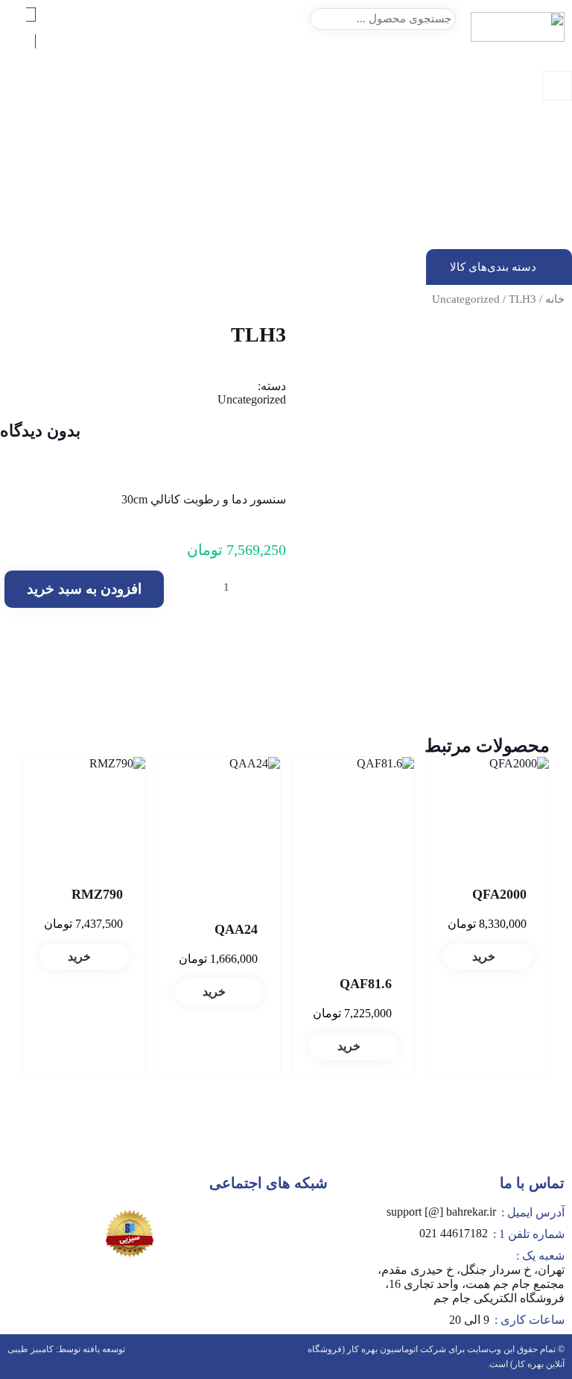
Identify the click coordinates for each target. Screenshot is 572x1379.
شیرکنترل (551, 216)
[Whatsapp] (301, 1224)
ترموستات (549, 175)
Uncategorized (466, 299)
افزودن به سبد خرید (84, 589)
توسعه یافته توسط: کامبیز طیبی (66, 1349)
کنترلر (559, 229)
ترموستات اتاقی (536, 189)
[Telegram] (257, 1224)
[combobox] (383, 19)
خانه (555, 299)
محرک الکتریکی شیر (526, 242)
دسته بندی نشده (537, 148)
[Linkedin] (213, 1224)
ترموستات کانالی (535, 202)
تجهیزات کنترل (540, 162)
